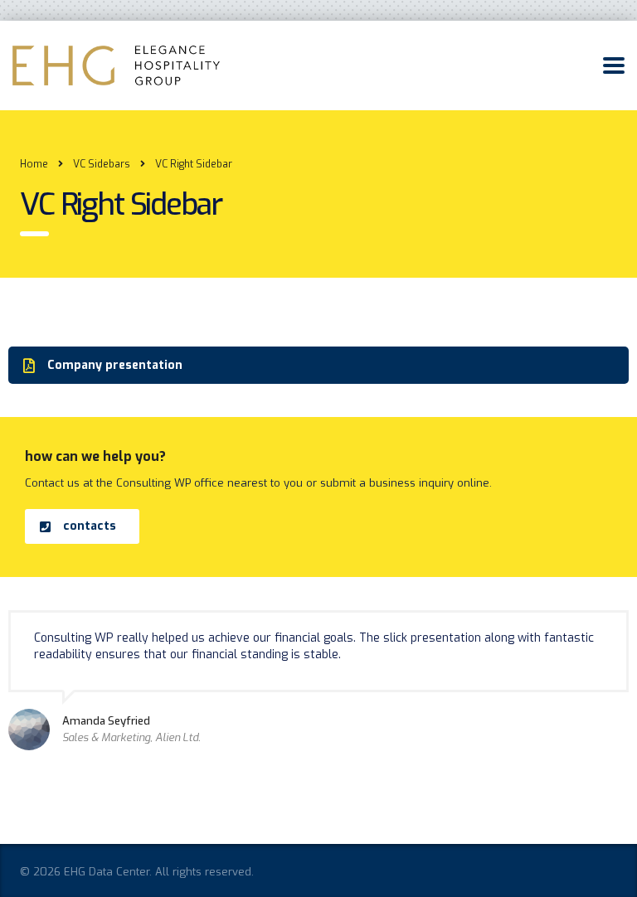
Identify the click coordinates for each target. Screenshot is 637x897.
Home (34, 164)
